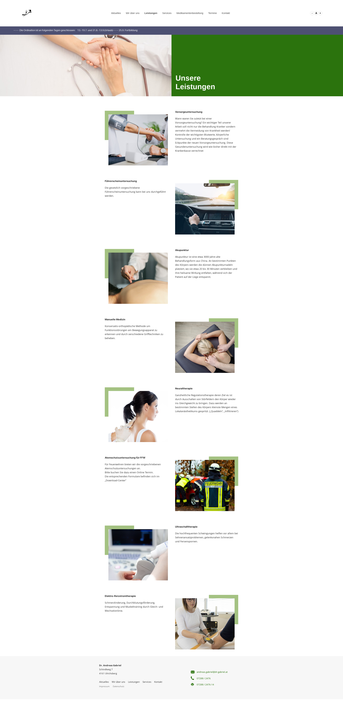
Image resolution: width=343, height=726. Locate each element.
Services (167, 13)
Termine (212, 13)
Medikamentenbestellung (189, 13)
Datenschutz (118, 686)
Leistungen (150, 13)
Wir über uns (132, 13)
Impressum (104, 686)
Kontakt (226, 13)
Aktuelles (116, 13)
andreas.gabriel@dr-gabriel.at (212, 671)
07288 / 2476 (204, 678)
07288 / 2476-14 (205, 684)
